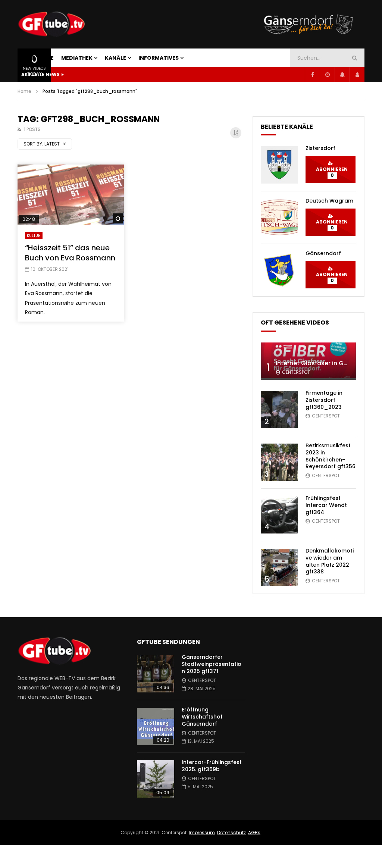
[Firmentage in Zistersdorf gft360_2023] (279, 409)
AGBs (254, 832)
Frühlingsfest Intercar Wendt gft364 (326, 505)
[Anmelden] (357, 74)
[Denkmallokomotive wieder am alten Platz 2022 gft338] (279, 567)
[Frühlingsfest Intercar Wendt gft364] (279, 514)
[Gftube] (51, 24)
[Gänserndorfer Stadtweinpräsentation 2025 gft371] (155, 673)
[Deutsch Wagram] (279, 217)
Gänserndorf (323, 253)
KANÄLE (115, 58)
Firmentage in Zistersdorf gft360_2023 (324, 400)
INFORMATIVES (158, 58)
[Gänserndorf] (279, 270)
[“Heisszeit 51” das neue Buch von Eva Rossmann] (71, 194)
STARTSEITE (37, 58)
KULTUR (34, 235)
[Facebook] (312, 74)
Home (24, 91)
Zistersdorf (320, 148)
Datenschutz (231, 832)
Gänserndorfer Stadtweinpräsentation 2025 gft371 (211, 664)
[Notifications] (342, 74)
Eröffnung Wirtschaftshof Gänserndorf (202, 716)
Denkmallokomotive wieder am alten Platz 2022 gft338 (330, 561)
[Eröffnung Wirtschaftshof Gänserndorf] (155, 726)
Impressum (202, 832)
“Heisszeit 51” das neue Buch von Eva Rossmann (70, 252)
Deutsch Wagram (329, 200)
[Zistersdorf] (279, 165)
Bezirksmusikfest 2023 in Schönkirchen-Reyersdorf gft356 (331, 456)
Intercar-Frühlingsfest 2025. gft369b (212, 765)
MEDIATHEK (77, 58)
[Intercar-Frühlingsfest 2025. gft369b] (155, 779)
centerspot (296, 372)
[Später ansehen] (327, 74)
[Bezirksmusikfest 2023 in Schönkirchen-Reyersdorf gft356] (279, 462)
